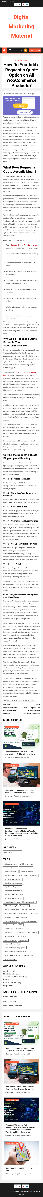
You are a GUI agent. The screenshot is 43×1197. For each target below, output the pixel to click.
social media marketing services (15, 951)
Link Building (23, 913)
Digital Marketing (21, 60)
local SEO (34, 913)
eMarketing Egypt (11, 906)
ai (20, 864)
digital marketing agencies (28, 875)
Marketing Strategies (12, 921)
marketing (8, 917)
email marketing (30, 902)
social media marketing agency (15, 948)
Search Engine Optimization (14, 929)
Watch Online (35, 50)
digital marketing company (13, 883)
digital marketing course (13, 887)
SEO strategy (22, 936)
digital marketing (10, 875)
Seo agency (8, 932)
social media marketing (12, 944)
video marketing (10, 959)
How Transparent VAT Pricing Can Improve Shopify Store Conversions (20, 753)
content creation (26, 868)
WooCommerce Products (27, 700)
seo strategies (10, 936)
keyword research (28, 910)
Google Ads (24, 906)
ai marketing (29, 864)
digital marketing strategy (13, 898)
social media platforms (12, 955)
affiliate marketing (11, 864)
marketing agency (21, 917)
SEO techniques (10, 940)
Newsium (31, 1191)
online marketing (10, 925)
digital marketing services (13, 891)
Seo (28, 929)
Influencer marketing (12, 910)
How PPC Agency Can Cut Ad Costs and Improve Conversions (31, 709)
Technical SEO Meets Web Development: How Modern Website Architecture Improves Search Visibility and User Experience (21, 832)
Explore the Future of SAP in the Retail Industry (11, 709)
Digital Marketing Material (21, 26)
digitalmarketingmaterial (14, 94)
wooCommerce (12, 700)
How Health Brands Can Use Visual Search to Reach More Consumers (20, 1088)
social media (23, 940)
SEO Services (32, 932)
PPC (20, 925)
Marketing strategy (29, 921)
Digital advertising (27, 872)
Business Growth (11, 868)
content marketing (11, 872)
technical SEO (28, 955)
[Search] (21, 50)
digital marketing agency (13, 879)
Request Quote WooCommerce (24, 245)
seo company (20, 932)
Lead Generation (10, 913)
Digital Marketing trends (13, 902)
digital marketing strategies (14, 894)
